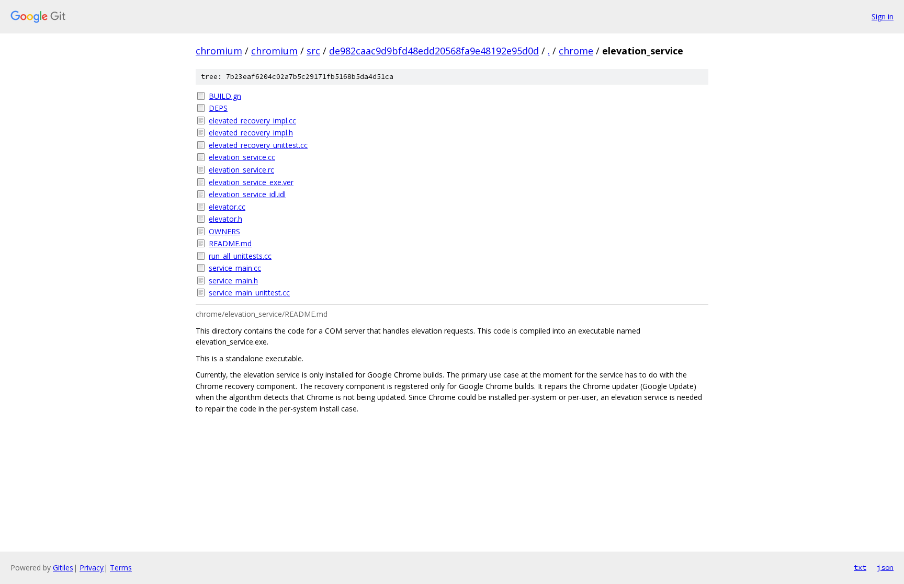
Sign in (883, 16)
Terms (121, 567)
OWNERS (224, 231)
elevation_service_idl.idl (247, 194)
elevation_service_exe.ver (251, 182)
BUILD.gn (225, 96)
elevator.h (225, 219)
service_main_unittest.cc (249, 292)
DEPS (218, 108)
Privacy (92, 567)
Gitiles (63, 567)
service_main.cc (235, 268)
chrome (576, 50)
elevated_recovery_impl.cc (252, 120)
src (313, 50)
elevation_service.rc (241, 170)
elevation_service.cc (242, 157)
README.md (230, 243)
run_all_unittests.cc (240, 256)
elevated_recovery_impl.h (251, 133)
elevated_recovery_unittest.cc (258, 145)
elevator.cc (227, 207)
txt (860, 567)
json (885, 567)
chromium (219, 50)
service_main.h (233, 280)
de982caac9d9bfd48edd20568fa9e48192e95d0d (434, 50)
